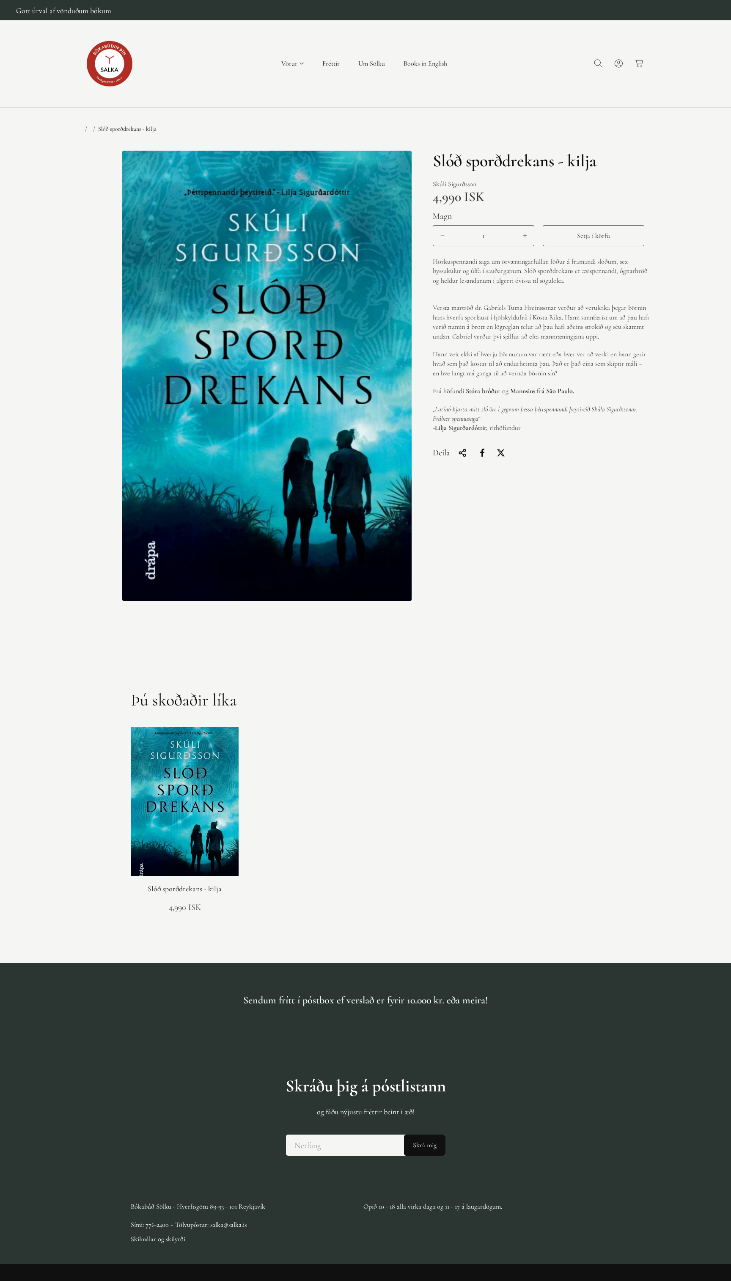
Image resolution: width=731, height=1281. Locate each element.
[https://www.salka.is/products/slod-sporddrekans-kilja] (482, 453)
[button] (292, 63)
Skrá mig (425, 1145)
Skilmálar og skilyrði (158, 1238)
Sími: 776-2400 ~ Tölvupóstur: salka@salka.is (189, 1224)
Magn (442, 216)
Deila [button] (441, 453)
